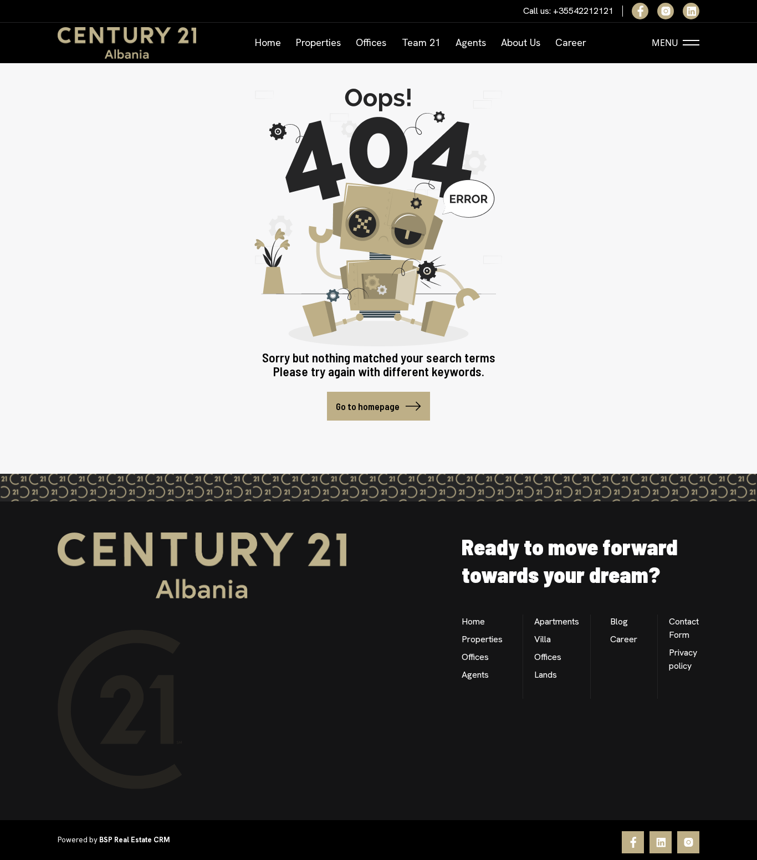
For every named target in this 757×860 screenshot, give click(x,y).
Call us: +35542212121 (568, 11)
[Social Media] (640, 11)
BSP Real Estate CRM (134, 839)
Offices (371, 42)
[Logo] (127, 43)
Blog (619, 621)
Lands (545, 674)
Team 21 (421, 42)
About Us (520, 42)
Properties (318, 42)
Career (570, 42)
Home (268, 42)
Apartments (556, 621)
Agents (471, 42)
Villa (542, 639)
